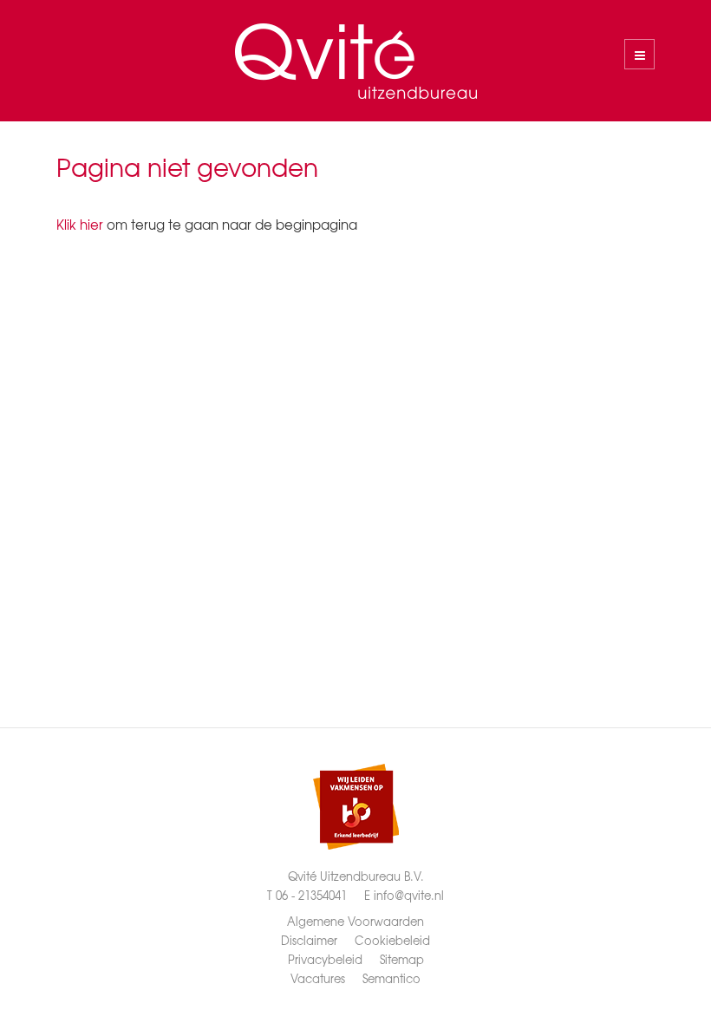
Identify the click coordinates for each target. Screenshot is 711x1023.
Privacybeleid (325, 959)
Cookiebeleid (392, 940)
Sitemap (402, 959)
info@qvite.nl (409, 895)
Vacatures (317, 978)
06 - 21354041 (311, 895)
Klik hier (79, 224)
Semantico (391, 978)
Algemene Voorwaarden (355, 921)
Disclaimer (309, 940)
